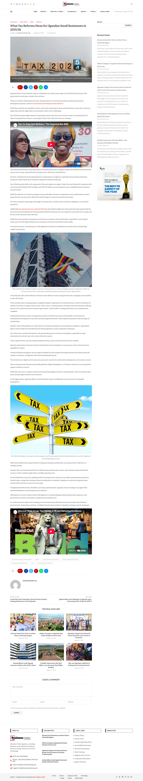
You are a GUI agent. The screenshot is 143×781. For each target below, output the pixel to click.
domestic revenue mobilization (22, 559)
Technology (72, 11)
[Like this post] (21, 87)
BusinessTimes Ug (23, 33)
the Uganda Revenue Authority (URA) (31, 209)
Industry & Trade (57, 11)
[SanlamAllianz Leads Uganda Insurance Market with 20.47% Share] (23, 651)
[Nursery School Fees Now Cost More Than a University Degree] (23, 622)
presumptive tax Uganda (51, 559)
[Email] (25, 4)
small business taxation (70, 559)
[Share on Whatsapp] (41, 87)
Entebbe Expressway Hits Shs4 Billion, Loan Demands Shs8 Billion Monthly (51, 665)
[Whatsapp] (28, 4)
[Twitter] (14, 4)
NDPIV (37, 559)
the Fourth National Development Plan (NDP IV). (47, 104)
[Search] (132, 4)
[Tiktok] (34, 4)
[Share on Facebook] (26, 87)
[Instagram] (17, 4)
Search (99, 22)
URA (32, 563)
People (93, 11)
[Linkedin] (20, 4)
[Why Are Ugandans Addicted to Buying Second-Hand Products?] (79, 651)
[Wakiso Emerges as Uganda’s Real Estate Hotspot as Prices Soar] (51, 622)
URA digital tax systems (44, 563)
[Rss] (31, 4)
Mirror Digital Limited (39, 777)
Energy (83, 11)
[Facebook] (11, 4)
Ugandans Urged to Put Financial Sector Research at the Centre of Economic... (79, 636)
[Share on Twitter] (31, 87)
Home (35, 11)
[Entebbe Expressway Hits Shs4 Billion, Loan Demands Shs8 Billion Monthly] (51, 651)
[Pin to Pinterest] (36, 87)
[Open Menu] (11, 12)
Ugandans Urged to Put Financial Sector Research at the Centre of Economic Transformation (54, 752)
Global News (105, 11)
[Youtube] (22, 4)
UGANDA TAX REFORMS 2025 (20, 563)
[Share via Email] (46, 87)
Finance (43, 11)
